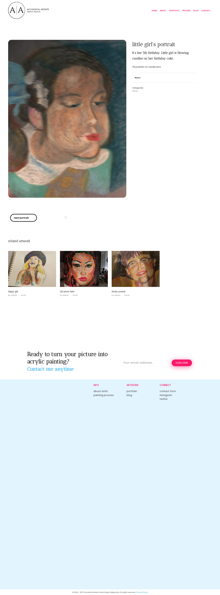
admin (14, 295)
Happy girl (13, 291)
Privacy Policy (142, 592)
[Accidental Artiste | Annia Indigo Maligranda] (28, 10)
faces (135, 90)
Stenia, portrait (118, 291)
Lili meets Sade (67, 291)
